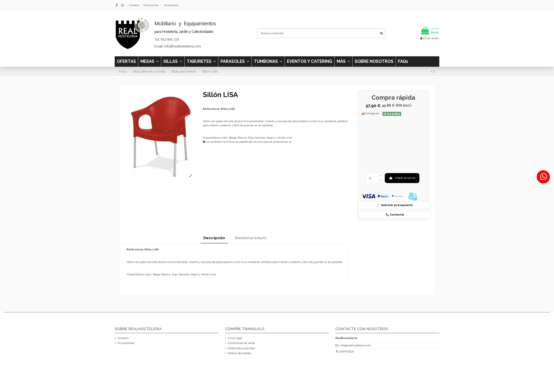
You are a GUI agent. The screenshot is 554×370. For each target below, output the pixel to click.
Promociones (150, 5)
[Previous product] (432, 71)
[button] (343, 61)
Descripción (214, 238)
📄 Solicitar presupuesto (395, 205)
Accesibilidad (126, 343)
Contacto (134, 5)
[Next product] (434, 71)
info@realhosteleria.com (355, 345)
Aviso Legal (235, 338)
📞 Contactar (395, 214)
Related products (251, 238)
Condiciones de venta (241, 343)
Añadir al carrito (405, 178)
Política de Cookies (239, 353)
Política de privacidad (241, 348)
